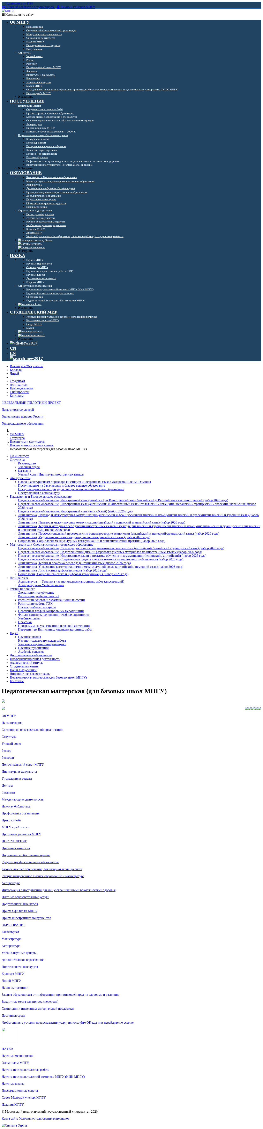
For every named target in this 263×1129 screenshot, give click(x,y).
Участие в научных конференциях (42, 644)
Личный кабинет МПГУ (77, 7)
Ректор (6, 750)
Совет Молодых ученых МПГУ (24, 1097)
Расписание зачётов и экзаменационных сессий (51, 600)
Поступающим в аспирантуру (39, 493)
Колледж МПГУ (13, 973)
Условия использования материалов (44, 1118)
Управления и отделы (17, 778)
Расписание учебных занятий (38, 596)
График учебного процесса (37, 607)
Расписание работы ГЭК (35, 603)
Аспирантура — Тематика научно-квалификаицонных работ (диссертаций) (71, 581)
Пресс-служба (11, 820)
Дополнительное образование (31, 655)
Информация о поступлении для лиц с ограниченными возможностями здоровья (58, 890)
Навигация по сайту (19, 14)
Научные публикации (33, 648)
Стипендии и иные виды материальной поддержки (38, 1008)
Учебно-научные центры (19, 953)
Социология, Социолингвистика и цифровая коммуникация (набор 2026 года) (73, 574)
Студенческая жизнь (24, 666)
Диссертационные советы (20, 1090)
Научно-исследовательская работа (42, 640)
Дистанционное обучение (36, 592)
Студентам (17, 381)
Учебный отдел (29, 467)
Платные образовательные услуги (25, 897)
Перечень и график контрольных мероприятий (51, 611)
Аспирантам (18, 384)
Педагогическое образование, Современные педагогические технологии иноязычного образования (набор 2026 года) (100, 559)
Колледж (16, 370)
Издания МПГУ (13, 1104)
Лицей (14, 373)
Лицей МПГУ (11, 980)
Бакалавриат (10, 932)
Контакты (17, 395)
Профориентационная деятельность (35, 659)
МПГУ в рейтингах (15, 827)
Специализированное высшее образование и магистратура (43, 876)
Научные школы (29, 637)
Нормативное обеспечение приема (26, 855)
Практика (25, 622)
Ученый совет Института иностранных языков (51, 474)
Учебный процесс (22, 589)
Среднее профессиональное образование (30, 862)
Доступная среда (13, 1015)
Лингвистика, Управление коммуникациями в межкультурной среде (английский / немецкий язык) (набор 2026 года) (100, 566)
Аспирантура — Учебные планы (41, 585)
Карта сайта (10, 1118)
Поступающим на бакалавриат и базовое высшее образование (61, 485)
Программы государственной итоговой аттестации (54, 625)
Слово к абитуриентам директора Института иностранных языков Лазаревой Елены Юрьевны (84, 482)
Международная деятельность (23, 799)
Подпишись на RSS (19, 3)
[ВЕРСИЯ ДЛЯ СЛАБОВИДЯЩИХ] (23, 343)
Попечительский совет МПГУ (23, 764)
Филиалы (8, 792)
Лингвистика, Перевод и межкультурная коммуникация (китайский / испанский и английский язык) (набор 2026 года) (101, 522)
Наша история (12, 722)
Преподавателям (21, 388)
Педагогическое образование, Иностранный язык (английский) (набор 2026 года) (75, 511)
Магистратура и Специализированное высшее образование (51, 544)
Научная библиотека (16, 806)
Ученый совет (11, 743)
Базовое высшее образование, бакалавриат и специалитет (42, 869)
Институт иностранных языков (32, 445)
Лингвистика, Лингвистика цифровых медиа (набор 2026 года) (62, 570)
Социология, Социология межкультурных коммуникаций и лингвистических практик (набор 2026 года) (91, 541)
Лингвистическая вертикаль (30, 673)
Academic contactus (31, 651)
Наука (14, 633)
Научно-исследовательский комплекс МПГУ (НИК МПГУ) (43, 1076)
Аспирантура (19, 577)
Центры (7, 785)
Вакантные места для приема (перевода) (30, 1001)
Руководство (27, 463)
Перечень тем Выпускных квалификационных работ (55, 629)
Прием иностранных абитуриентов (26, 918)
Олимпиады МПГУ (15, 1062)
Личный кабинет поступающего (30, 7)
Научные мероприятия (17, 1055)
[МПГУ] (8, 11)
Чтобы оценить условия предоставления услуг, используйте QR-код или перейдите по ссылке (68, 1022)
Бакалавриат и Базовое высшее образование (41, 496)
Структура (17, 438)
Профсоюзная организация (20, 813)
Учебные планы (29, 618)
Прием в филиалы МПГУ (19, 911)
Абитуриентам (20, 478)
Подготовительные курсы (20, 904)
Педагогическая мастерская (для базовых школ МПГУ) (48, 677)
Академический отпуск (26, 662)
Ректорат (8, 757)
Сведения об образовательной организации (32, 729)
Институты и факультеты (27, 441)
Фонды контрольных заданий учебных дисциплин (53, 614)
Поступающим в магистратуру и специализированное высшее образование (71, 489)
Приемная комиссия (16, 848)
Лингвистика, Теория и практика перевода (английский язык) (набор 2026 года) (74, 563)
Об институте (19, 456)
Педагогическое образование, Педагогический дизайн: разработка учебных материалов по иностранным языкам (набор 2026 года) (110, 552)
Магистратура (11, 939)
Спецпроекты (19, 392)
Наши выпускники (23, 670)
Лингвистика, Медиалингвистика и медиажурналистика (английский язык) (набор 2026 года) (84, 537)
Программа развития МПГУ (21, 834)
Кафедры (24, 470)
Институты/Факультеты (26, 366)
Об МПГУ (17, 434)
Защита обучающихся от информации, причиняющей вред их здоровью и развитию (60, 994)
